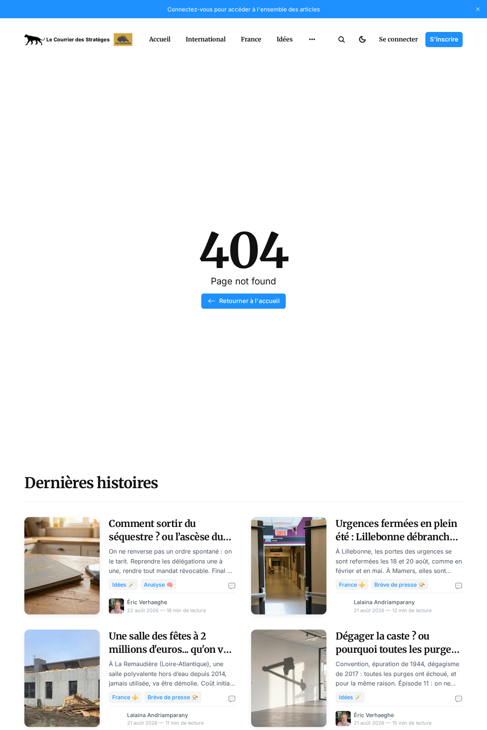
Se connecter (398, 39)
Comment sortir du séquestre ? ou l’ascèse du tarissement (166, 536)
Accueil (159, 39)
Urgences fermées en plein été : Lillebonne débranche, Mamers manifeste (396, 536)
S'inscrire (444, 39)
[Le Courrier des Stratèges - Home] (78, 39)
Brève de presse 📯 (399, 584)
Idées (285, 39)
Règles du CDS (312, 86)
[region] (312, 39)
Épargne (304, 57)
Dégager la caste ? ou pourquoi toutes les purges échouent (396, 649)
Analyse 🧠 (158, 584)
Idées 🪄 (123, 584)
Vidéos (302, 71)
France (251, 39)
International (206, 39)
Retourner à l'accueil (249, 301)
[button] (341, 39)
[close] (478, 9)
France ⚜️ (352, 584)
